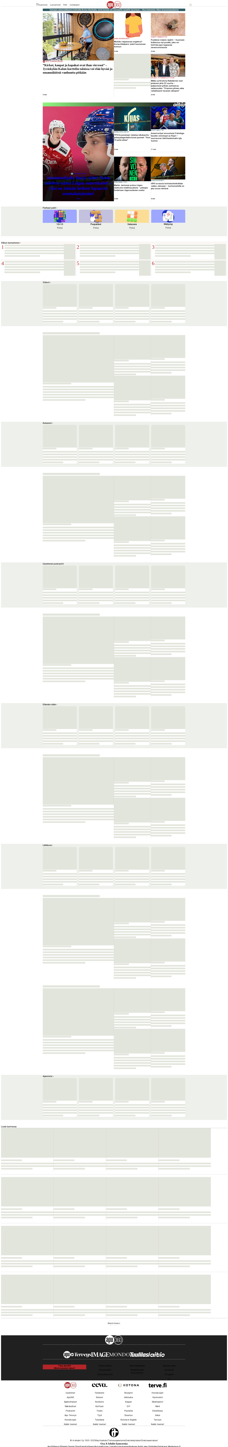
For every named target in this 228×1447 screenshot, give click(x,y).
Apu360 (70, 1397)
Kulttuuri (99, 1406)
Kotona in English (128, 1420)
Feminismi (99, 1393)
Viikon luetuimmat (10, 242)
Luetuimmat (55, 5)
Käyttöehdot (102, 1440)
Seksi (157, 1415)
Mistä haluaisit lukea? (64, 1368)
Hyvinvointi (157, 1397)
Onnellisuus (157, 1411)
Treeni (99, 1411)
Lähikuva (47, 845)
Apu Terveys (70, 1415)
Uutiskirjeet (75, 5)
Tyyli (99, 1415)
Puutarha (128, 1411)
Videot (46, 282)
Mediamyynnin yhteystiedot (137, 1371)
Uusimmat (43, 5)
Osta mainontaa (137, 1366)
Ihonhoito (99, 1402)
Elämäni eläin (49, 704)
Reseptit (128, 1393)
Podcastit (70, 1411)
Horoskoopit (70, 1420)
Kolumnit (47, 423)
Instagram (169, 1374)
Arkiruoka (128, 1397)
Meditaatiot (157, 1402)
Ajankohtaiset (70, 1402)
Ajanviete (47, 1076)
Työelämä (99, 1420)
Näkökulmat (70, 1406)
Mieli (157, 1406)
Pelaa (60, 228)
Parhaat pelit (49, 208)
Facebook (169, 1370)
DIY (128, 1406)
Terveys (157, 1420)
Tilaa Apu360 (64, 1366)
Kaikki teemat (70, 1424)
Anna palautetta (105, 1374)
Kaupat (128, 1402)
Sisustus (128, 1415)
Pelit (65, 5)
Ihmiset (99, 1397)
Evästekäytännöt (133, 1440)
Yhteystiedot (105, 1370)
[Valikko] (37, 5)
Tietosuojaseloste (116, 1440)
